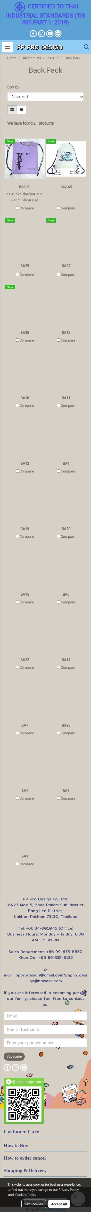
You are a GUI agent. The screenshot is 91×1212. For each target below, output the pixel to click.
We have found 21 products (30, 123)
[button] (85, 47)
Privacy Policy (69, 1189)
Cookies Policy (25, 1194)
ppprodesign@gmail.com (39, 975)
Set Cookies (34, 1204)
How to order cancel (25, 1158)
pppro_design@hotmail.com (58, 978)
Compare (27, 208)
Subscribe (14, 1056)
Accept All (59, 1204)
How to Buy (16, 1145)
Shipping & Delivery (25, 1170)
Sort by (14, 87)
